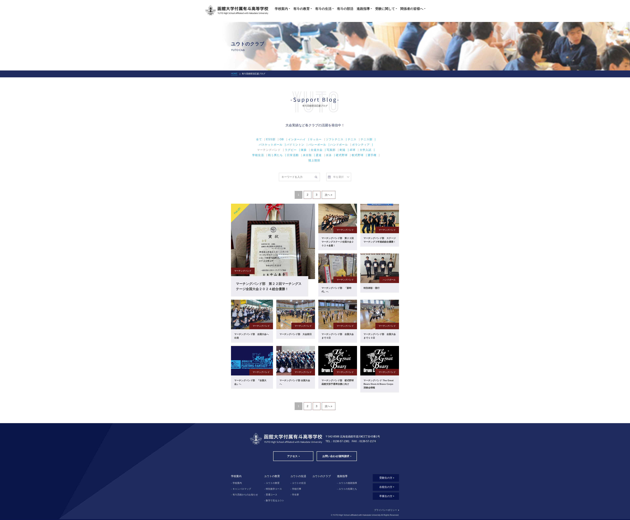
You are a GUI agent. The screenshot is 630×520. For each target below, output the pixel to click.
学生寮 (295, 494)
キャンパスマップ (242, 489)
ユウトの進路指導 (348, 483)
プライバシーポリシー (385, 510)
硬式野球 (342, 155)
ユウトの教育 (273, 483)
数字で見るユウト (275, 500)
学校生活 (258, 155)
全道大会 (317, 150)
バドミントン (295, 144)
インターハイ (297, 139)
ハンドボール (339, 144)
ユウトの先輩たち (348, 489)
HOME (234, 73)
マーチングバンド (269, 150)
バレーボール (317, 144)
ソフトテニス (335, 139)
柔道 (319, 155)
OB (282, 139)
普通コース (271, 494)
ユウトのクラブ (321, 476)
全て (259, 139)
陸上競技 (314, 160)
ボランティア (361, 144)
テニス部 (366, 139)
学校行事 (296, 489)
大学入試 (365, 150)
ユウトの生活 (299, 483)
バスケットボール (271, 144)
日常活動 (293, 155)
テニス (352, 139)
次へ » (328, 194)
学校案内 (237, 483)
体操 (304, 150)
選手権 (372, 155)
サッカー (316, 139)
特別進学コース (274, 489)
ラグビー (291, 150)
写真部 (331, 150)
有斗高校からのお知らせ (245, 494)
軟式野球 (358, 155)
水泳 (329, 155)
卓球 (353, 150)
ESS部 (270, 139)
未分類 (307, 155)
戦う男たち (275, 155)
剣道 (343, 150)
